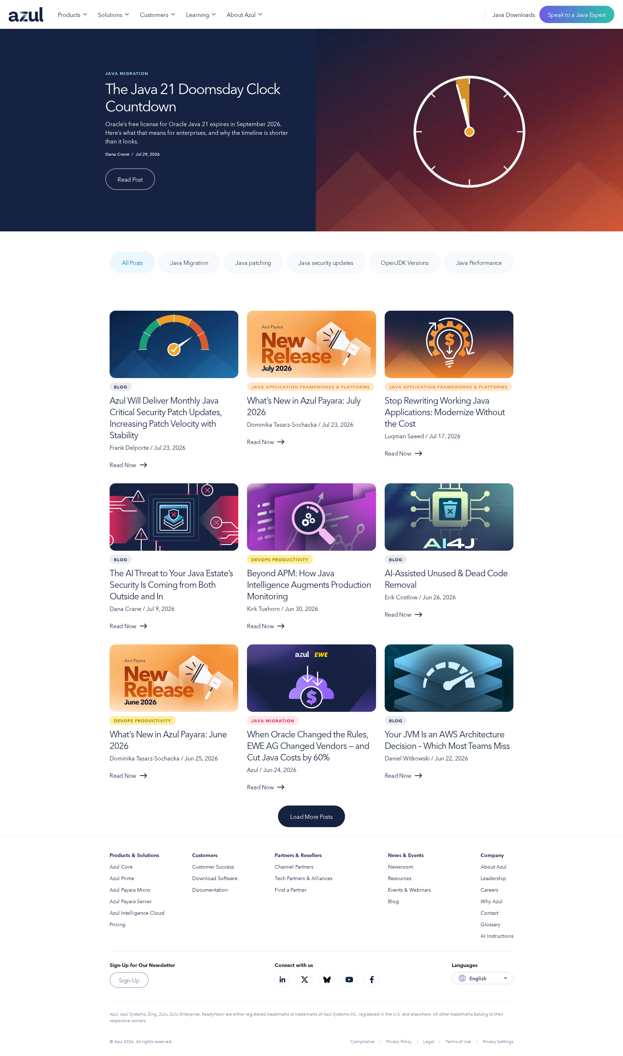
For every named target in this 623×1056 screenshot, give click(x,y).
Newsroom (400, 866)
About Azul (494, 866)
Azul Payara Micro (130, 889)
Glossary (490, 924)
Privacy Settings (498, 1041)
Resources (399, 878)
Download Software (215, 878)
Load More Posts (311, 816)
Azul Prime (122, 878)
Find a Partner (290, 889)
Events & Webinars (409, 889)
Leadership (493, 878)
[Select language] (470, 14)
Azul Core (121, 866)
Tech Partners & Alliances (303, 878)
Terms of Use (458, 1041)
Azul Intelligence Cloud (137, 912)
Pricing (117, 924)
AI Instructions (497, 935)
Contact (489, 912)
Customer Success (213, 866)
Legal (428, 1041)
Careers (489, 889)
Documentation (210, 889)
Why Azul (492, 901)
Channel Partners (294, 866)
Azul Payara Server (131, 901)
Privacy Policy (399, 1041)
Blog (393, 901)
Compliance (362, 1041)
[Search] (454, 14)
